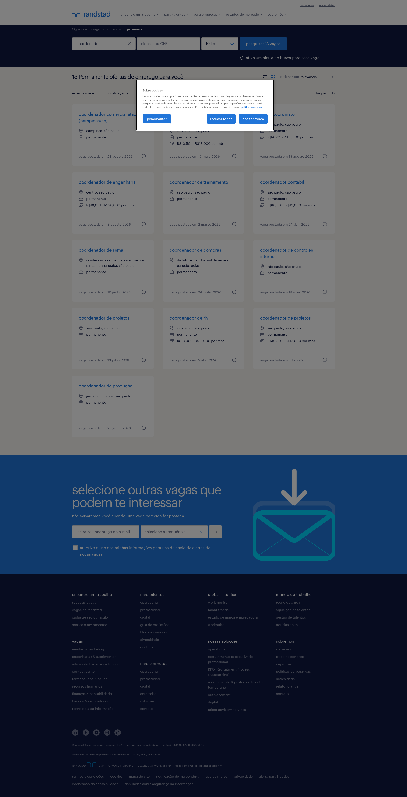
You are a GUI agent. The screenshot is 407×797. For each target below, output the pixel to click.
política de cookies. (251, 107)
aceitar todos (253, 119)
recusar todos (221, 119)
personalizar (157, 119)
